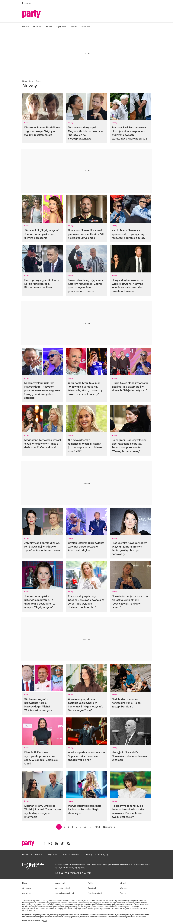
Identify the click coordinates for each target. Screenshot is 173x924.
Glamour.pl (26, 888)
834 (86, 826)
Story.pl (123, 893)
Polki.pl (90, 883)
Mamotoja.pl (60, 883)
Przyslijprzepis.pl (95, 893)
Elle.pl (24, 883)
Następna (107, 826)
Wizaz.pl (123, 888)
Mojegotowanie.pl (62, 888)
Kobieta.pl (92, 888)
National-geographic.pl (64, 893)
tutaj (45, 921)
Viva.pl (123, 883)
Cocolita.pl (26, 893)
